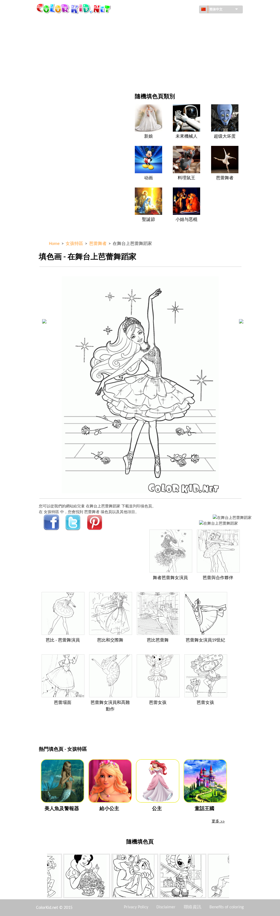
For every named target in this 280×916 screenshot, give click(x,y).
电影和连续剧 (62, 78)
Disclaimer (166, 907)
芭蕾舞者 (225, 178)
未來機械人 (186, 136)
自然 (161, 78)
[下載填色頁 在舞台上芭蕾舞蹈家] (218, 523)
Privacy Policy (136, 907)
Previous (43, 877)
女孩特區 (165, 44)
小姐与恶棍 (186, 220)
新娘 (148, 136)
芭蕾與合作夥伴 (218, 578)
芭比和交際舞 (110, 640)
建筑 (55, 33)
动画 (55, 44)
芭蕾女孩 (158, 703)
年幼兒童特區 (62, 67)
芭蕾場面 (62, 703)
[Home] (74, 8)
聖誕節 (148, 220)
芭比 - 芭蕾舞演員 (63, 640)
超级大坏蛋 (225, 136)
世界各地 (165, 22)
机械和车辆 (61, 22)
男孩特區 (165, 55)
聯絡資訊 (192, 907)
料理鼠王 (186, 178)
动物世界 (165, 33)
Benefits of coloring (226, 907)
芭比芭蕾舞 (158, 640)
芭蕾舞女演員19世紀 (205, 640)
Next (233, 877)
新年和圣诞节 (169, 67)
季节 (55, 55)
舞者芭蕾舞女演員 (170, 578)
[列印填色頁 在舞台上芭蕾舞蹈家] (232, 517)
